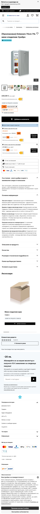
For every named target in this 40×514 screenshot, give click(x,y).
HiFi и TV (4, 416)
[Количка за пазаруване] (37, 15)
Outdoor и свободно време (9, 423)
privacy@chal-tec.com (9, 389)
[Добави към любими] (37, 33)
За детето (4, 427)
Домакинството (6, 405)
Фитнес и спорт (6, 420)
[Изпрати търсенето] (3, 21)
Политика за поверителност (10, 384)
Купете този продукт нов (10, 128)
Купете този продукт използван (12, 144)
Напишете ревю (20, 343)
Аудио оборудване (7, 413)
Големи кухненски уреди (6, 27)
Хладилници (19, 27)
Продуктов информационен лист (9, 99)
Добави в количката (21, 119)
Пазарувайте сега (5, 7)
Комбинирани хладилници (32, 27)
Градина (4, 409)
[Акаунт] (28, 15)
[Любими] (32, 15)
